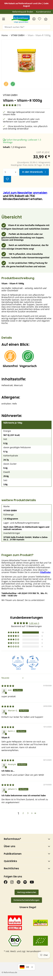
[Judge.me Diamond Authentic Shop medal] (18, 662)
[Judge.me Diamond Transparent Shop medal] (33, 662)
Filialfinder (45, 572)
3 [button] (27, 813)
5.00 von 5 (34, 623)
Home (4, 35)
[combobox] (26, 27)
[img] (7, 685)
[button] (10, 105)
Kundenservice (43, 12)
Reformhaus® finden (22, 12)
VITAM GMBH (17, 35)
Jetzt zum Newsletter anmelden (25, 193)
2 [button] (23, 813)
